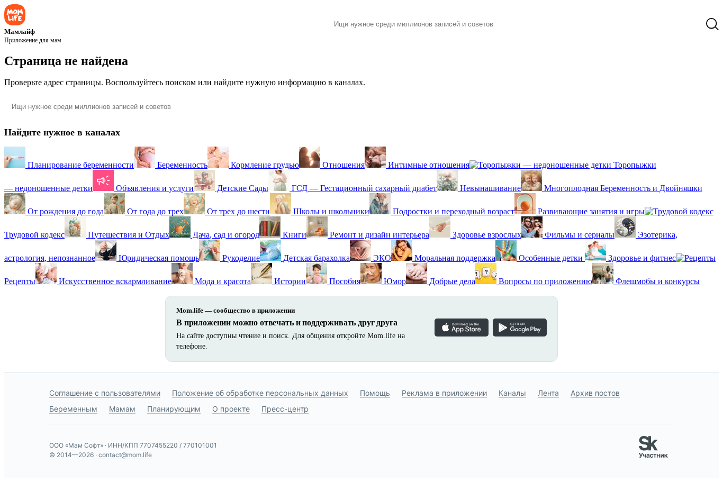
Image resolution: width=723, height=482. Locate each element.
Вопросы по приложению (544, 281)
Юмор (394, 281)
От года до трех (154, 211)
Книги (293, 234)
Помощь (375, 392)
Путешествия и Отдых (127, 234)
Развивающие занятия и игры (590, 211)
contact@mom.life (125, 455)
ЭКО (381, 257)
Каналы (512, 392)
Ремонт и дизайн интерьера (378, 234)
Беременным (73, 408)
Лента (548, 392)
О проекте (231, 408)
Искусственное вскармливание (114, 281)
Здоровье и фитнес (641, 257)
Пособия (343, 281)
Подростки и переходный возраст (452, 211)
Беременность (181, 164)
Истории (289, 281)
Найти (517, 24)
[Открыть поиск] (712, 24)
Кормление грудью (264, 164)
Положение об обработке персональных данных (260, 392)
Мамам (122, 408)
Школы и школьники (330, 211)
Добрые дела (451, 281)
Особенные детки (551, 257)
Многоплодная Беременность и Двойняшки (622, 188)
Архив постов (595, 392)
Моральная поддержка (453, 257)
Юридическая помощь (157, 257)
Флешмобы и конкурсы (656, 281)
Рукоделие (240, 257)
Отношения (342, 164)
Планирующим (174, 408)
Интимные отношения (427, 164)
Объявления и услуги (154, 188)
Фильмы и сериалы (578, 234)
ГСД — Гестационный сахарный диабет (363, 188)
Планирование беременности (79, 164)
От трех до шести (237, 211)
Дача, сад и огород (225, 234)
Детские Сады (241, 188)
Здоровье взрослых (485, 234)
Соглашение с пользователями (104, 392)
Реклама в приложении (444, 392)
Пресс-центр (285, 408)
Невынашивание (489, 188)
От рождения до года (64, 211)
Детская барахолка (315, 257)
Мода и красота (222, 281)
